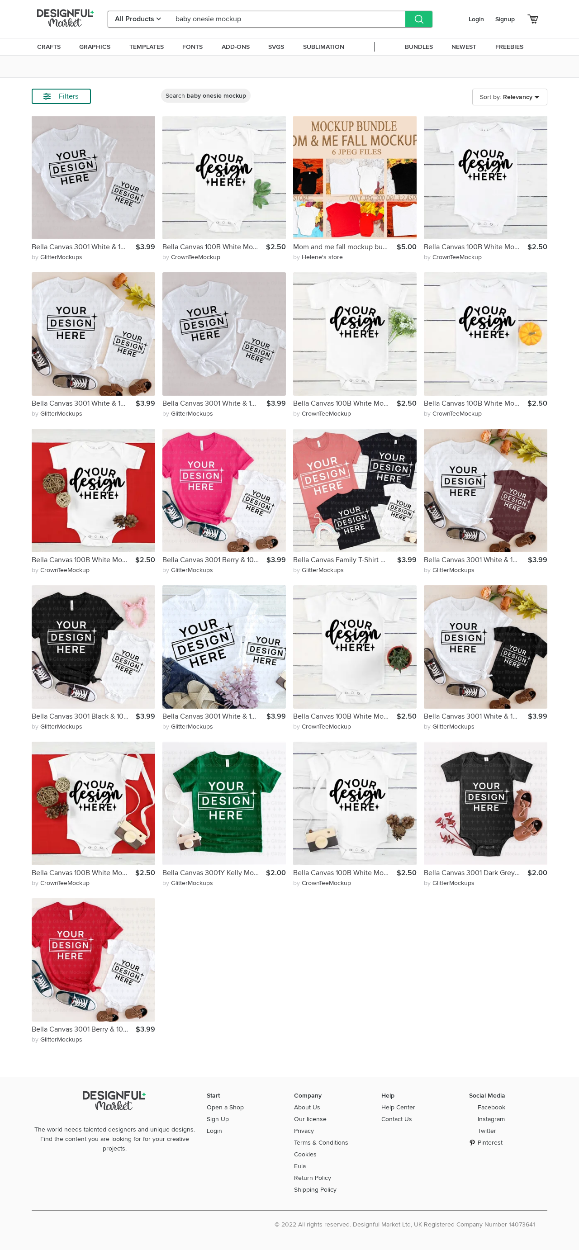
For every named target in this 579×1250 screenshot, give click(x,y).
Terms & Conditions (321, 1142)
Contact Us (396, 1119)
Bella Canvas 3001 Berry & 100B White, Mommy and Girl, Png (214, 559)
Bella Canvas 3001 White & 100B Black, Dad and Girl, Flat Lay (476, 716)
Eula (300, 1166)
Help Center (398, 1107)
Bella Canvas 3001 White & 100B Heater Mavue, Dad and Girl (84, 246)
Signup (505, 19)
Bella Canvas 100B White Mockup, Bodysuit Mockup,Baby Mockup (83, 872)
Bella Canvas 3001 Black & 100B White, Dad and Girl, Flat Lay (84, 716)
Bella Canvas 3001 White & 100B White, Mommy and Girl (84, 403)
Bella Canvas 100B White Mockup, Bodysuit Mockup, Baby (214, 246)
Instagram (491, 1119)
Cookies (305, 1154)
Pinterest (490, 1142)
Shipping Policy (315, 1189)
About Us (307, 1107)
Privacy (304, 1131)
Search (206, 95)
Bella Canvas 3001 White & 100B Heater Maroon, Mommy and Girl (476, 559)
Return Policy (312, 1178)
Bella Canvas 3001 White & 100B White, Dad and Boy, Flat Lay (214, 403)
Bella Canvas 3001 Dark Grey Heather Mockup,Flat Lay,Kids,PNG (475, 872)
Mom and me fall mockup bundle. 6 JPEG (345, 246)
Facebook (491, 1107)
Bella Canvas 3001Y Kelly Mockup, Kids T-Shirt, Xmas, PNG (214, 872)
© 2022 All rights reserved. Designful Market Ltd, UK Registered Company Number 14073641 (405, 1224)
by (57, 257)
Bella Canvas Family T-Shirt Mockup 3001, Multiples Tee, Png (345, 559)
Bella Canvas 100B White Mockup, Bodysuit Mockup (475, 246)
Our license (310, 1119)
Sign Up (218, 1119)
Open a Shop (225, 1107)
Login (476, 19)
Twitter (487, 1131)
